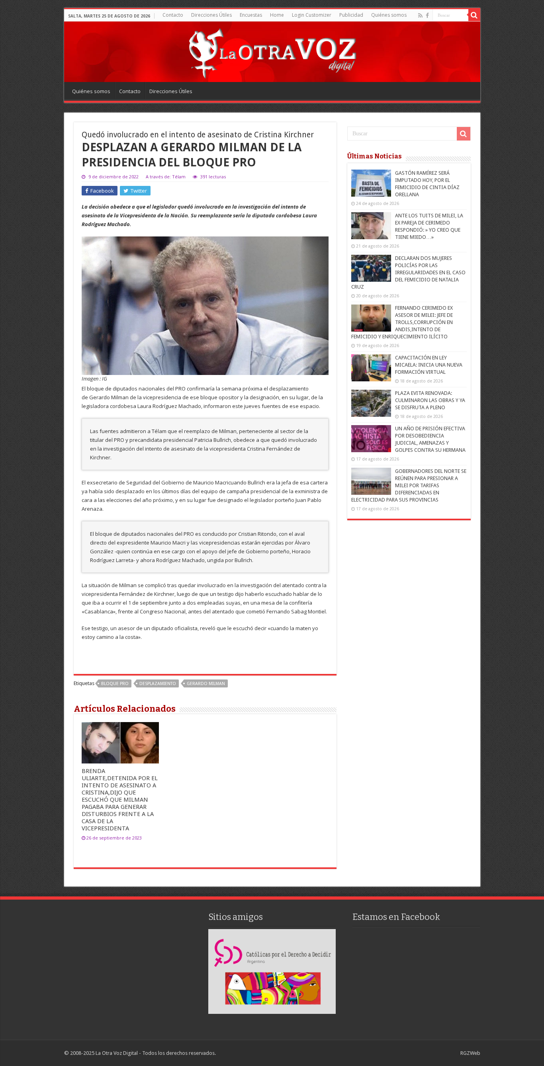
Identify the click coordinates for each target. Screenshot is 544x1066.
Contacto (172, 15)
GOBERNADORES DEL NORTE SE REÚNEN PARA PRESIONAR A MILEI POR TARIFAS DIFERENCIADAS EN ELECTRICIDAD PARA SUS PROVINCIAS (408, 485)
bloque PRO (115, 683)
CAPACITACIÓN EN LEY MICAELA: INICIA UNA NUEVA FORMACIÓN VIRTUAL (428, 365)
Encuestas (251, 15)
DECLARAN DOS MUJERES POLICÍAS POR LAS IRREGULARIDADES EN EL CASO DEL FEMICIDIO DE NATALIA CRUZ (408, 272)
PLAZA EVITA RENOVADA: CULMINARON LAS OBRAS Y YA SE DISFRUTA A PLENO (430, 400)
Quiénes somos (389, 15)
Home (277, 15)
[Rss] (420, 15)
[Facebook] (427, 15)
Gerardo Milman (206, 683)
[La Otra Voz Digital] (272, 51)
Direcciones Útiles (211, 15)
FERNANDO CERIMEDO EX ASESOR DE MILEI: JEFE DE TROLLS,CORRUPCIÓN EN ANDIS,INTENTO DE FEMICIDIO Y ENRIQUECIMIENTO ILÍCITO (402, 322)
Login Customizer (311, 15)
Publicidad (351, 15)
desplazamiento (157, 683)
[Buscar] (474, 15)
